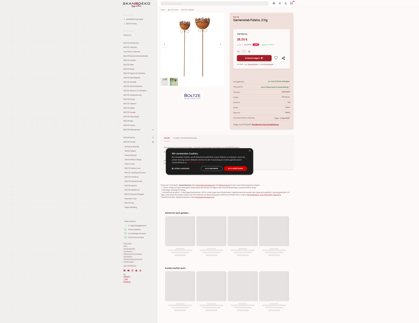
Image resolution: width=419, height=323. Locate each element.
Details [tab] (167, 138)
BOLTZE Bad (128, 121)
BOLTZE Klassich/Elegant (134, 194)
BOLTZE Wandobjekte (132, 77)
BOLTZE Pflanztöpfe (131, 116)
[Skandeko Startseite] (136, 4)
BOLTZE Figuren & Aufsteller (134, 73)
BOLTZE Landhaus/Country (135, 172)
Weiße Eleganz (130, 151)
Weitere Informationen (195, 162)
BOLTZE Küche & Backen (133, 86)
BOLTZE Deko (129, 64)
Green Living (129, 164)
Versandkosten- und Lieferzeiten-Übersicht (264, 195)
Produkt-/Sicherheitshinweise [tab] (185, 138)
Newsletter (128, 256)
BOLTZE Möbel (129, 108)
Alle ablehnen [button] (211, 168)
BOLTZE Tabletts (130, 103)
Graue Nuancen (131, 155)
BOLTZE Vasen (129, 69)
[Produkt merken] (276, 58)
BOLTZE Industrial (131, 177)
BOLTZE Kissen (129, 99)
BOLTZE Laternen (130, 47)
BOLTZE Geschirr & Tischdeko (135, 90)
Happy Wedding (131, 207)
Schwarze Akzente (132, 146)
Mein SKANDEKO (130, 265)
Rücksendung (224, 185)
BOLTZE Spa (129, 203)
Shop (163, 10)
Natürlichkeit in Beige (133, 159)
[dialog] (209, 161)
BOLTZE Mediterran (132, 190)
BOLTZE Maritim (131, 185)
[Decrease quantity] (238, 51)
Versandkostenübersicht (205, 185)
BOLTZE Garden (130, 112)
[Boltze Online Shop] (192, 96)
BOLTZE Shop (173, 10)
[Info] (274, 3)
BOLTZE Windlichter (131, 43)
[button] (140, 270)
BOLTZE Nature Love (132, 168)
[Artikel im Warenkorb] (292, 3)
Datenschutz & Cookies (133, 254)
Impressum (128, 251)
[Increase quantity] (249, 51)
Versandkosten (129, 248)
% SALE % (127, 35)
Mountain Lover (131, 198)
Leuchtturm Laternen (132, 51)
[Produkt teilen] (283, 58)
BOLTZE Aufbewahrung (132, 95)
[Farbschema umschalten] (280, 3)
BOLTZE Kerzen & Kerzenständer (136, 56)
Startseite (127, 243)
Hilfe (125, 246)
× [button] (249, 151)
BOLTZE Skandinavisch (133, 181)
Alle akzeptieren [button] (235, 168)
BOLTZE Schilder (130, 82)
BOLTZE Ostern (129, 125)
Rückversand (268, 64)
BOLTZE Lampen (130, 60)
